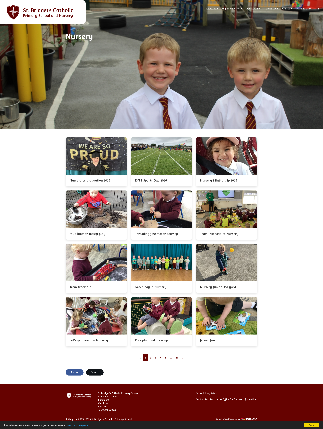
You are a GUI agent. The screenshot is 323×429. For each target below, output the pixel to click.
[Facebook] (318, 8)
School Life (270, 8)
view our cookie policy (77, 425)
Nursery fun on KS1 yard (218, 287)
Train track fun (80, 287)
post (95, 372)
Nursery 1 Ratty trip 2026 (218, 180)
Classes (286, 8)
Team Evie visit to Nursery (219, 234)
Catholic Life (303, 8)
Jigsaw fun (207, 340)
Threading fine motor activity (156, 234)
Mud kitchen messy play (87, 234)
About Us (211, 8)
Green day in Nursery (150, 287)
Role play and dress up (151, 340)
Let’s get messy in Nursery (89, 340)
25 (177, 357)
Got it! (312, 425)
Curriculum (252, 8)
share (75, 372)
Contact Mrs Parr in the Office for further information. (226, 399)
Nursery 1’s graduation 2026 (90, 180)
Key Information (231, 8)
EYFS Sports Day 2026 (151, 180)
